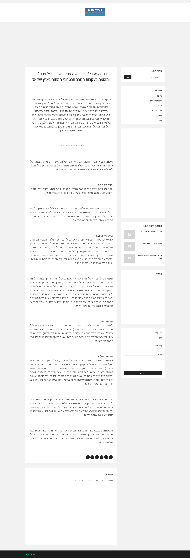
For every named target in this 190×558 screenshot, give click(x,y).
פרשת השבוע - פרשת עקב (151, 231)
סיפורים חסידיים (156, 101)
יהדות (160, 105)
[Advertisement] (95, 41)
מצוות (160, 115)
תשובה (159, 120)
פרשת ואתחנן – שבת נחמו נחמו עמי (149, 256)
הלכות (159, 96)
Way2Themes (30, 554)
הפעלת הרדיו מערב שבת (152, 243)
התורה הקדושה (156, 110)
